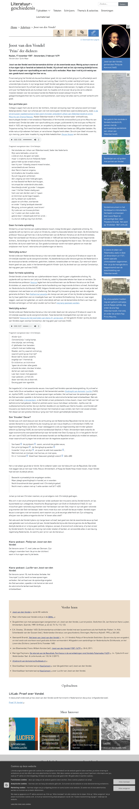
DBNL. (51, 617)
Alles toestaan (124, 782)
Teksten (57, 10)
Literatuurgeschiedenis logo (23, 6)
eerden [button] (50, 447)
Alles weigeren (124, 788)
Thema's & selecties (87, 10)
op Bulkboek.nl (29, 661)
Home (14, 27)
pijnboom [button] (30, 444)
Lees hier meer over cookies (21, 804)
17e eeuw (93, 33)
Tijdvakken (41, 10)
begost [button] (26, 447)
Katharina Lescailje (38, 294)
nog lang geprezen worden (68, 303)
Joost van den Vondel (21, 612)
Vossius (33, 282)
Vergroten (128, 27)
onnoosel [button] (22, 456)
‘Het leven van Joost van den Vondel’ (44, 637)
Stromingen (107, 10)
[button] (108, 4)
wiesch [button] (58, 456)
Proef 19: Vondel (16, 702)
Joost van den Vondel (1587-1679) (66, 648)
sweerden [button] (58, 450)
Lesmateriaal (43, 16)
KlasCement (45, 666)
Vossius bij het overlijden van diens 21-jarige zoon (41, 317)
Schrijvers (69, 10)
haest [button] (17, 444)
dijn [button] (30, 450)
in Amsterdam (29, 400)
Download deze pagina (90, 39)
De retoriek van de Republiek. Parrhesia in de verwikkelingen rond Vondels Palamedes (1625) (69, 653)
